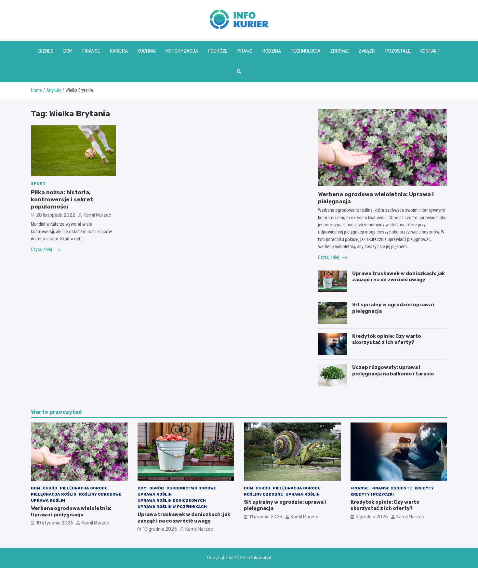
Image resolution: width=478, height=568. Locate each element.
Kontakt (430, 51)
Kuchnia (147, 51)
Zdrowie (339, 51)
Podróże (218, 51)
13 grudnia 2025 (160, 529)
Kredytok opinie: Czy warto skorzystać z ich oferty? (386, 339)
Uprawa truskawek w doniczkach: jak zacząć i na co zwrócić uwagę (398, 277)
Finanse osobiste (391, 488)
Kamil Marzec (97, 215)
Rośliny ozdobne (263, 494)
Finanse (91, 51)
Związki (367, 51)
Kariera (119, 51)
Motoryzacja (182, 51)
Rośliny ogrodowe (100, 494)
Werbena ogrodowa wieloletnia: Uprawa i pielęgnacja (71, 511)
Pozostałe (398, 51)
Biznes (46, 51)
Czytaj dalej (42, 249)
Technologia (305, 51)
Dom (68, 51)
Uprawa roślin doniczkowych (172, 500)
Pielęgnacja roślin (53, 494)
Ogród (50, 488)
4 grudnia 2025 (372, 517)
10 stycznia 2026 (54, 523)
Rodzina (271, 51)
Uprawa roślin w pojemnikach (172, 506)
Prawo (245, 51)
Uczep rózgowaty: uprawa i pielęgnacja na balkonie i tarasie (393, 370)
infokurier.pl (258, 558)
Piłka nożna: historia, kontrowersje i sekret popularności (62, 199)
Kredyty (424, 488)
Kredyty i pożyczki (372, 494)
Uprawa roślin (48, 500)
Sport (38, 184)
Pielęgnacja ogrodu (84, 488)
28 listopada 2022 (55, 215)
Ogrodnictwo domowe (191, 488)
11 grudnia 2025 (265, 517)
